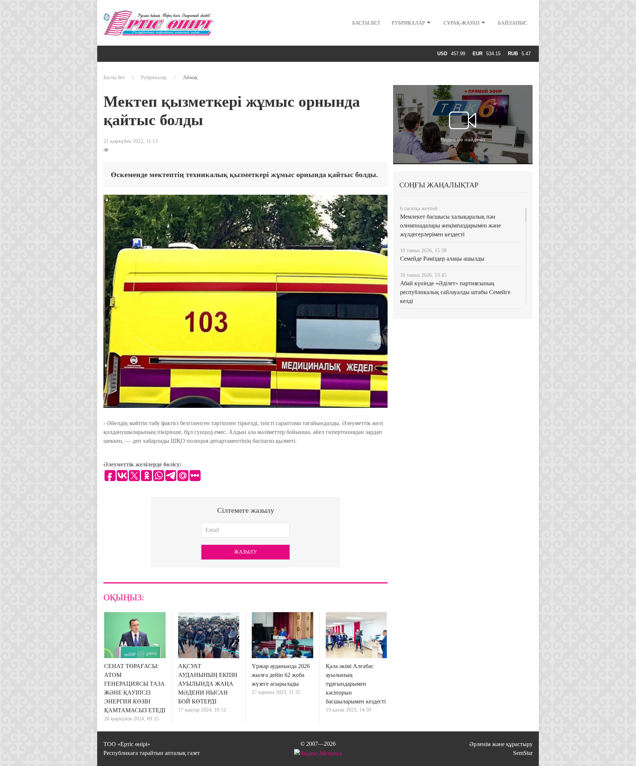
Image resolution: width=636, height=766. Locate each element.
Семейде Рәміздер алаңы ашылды (442, 258)
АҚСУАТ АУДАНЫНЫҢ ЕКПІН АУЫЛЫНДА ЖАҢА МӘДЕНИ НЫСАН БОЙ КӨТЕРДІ (207, 684)
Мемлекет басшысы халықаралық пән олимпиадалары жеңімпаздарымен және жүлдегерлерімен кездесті (450, 225)
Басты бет (366, 23)
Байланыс (512, 23)
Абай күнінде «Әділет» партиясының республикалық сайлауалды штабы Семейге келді (455, 292)
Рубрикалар (408, 23)
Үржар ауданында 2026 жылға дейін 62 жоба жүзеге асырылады (281, 675)
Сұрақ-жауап (462, 23)
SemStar (523, 753)
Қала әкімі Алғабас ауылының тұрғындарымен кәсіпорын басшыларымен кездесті (356, 684)
